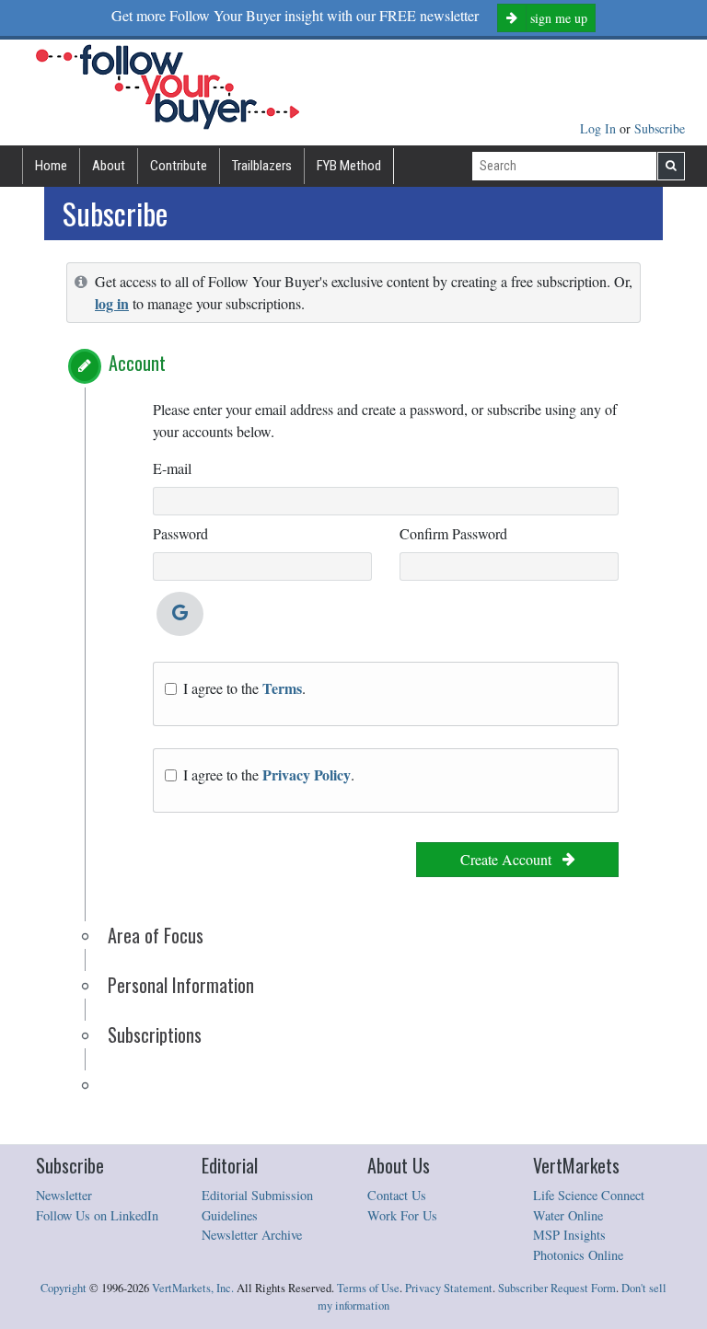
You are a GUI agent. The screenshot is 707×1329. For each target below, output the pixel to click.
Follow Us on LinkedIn (97, 1215)
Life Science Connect (588, 1195)
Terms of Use (368, 1288)
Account (137, 362)
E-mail (172, 468)
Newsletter (64, 1195)
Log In (600, 128)
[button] (84, 366)
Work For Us (402, 1215)
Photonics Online (578, 1255)
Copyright (64, 1288)
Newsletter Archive (252, 1234)
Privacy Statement (449, 1288)
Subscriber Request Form (557, 1288)
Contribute (178, 165)
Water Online (568, 1215)
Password (180, 533)
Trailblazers (262, 165)
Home (51, 165)
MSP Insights (569, 1234)
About (108, 165)
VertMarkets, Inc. (193, 1288)
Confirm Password (453, 533)
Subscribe (659, 128)
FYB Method (349, 165)
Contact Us (396, 1195)
